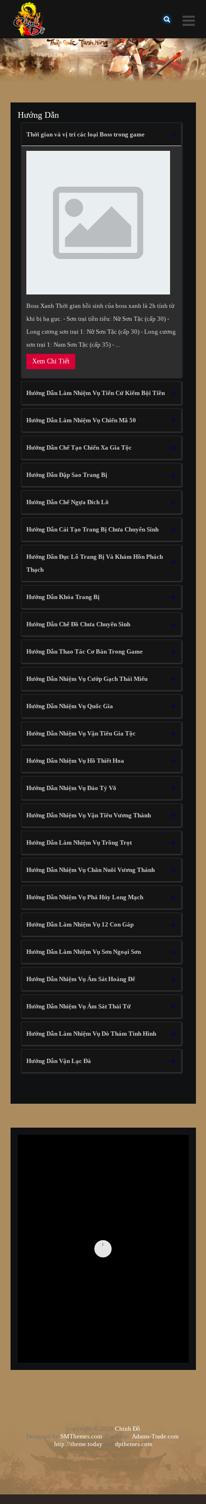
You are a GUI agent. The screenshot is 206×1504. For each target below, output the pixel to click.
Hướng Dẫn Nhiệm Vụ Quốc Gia (69, 706)
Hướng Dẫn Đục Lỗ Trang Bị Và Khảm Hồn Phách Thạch (94, 563)
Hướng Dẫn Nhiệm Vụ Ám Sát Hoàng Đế (80, 979)
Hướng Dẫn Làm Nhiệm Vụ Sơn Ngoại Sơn (83, 951)
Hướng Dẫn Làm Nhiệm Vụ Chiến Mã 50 (81, 420)
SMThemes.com (81, 1436)
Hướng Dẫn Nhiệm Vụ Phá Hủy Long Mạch (84, 897)
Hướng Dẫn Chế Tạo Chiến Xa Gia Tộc (79, 447)
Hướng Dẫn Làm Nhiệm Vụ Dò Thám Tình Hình (91, 1033)
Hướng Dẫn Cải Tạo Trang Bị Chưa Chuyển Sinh (92, 529)
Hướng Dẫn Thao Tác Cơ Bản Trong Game (84, 651)
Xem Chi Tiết (50, 361)
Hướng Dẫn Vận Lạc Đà (58, 1060)
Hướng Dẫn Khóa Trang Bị (63, 596)
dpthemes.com (133, 1443)
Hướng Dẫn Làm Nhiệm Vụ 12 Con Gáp (80, 924)
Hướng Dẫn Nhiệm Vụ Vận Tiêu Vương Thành (88, 815)
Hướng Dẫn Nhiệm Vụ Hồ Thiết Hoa (75, 760)
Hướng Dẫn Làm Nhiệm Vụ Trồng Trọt (79, 842)
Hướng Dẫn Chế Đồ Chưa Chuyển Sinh (78, 624)
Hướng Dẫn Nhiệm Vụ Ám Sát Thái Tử (78, 1006)
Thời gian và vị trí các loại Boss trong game (85, 134)
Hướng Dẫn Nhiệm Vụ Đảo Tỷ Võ (71, 788)
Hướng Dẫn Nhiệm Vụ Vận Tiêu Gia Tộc (81, 733)
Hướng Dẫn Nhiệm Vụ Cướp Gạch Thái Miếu (87, 678)
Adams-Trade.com (155, 1436)
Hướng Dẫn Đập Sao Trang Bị (66, 474)
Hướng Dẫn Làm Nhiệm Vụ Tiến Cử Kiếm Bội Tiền (95, 392)
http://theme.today (78, 1443)
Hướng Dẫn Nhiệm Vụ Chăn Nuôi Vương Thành (90, 869)
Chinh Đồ (127, 1428)
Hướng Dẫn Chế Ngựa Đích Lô (67, 502)
